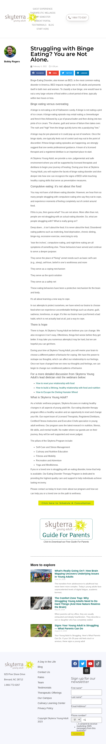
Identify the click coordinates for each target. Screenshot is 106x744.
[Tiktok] (97, 663)
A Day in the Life (47, 661)
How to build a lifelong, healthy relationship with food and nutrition (68, 388)
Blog (51, 25)
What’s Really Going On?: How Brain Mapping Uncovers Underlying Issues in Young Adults (77, 573)
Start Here (43, 29)
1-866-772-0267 (12, 685)
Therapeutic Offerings (50, 692)
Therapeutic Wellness (42, 13)
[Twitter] (82, 663)
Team (41, 682)
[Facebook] (75, 663)
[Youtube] (90, 663)
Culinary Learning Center (51, 703)
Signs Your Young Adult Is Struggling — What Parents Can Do (77, 627)
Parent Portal (43, 21)
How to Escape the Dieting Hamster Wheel (57, 392)
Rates (41, 677)
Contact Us (44, 672)
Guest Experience (43, 9)
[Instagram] (86, 670)
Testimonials (39, 25)
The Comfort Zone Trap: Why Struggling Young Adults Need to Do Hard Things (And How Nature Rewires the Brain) (77, 602)
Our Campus (45, 698)
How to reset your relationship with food (55, 383)
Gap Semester (42, 17)
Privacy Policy (45, 708)
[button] (38, 73)
